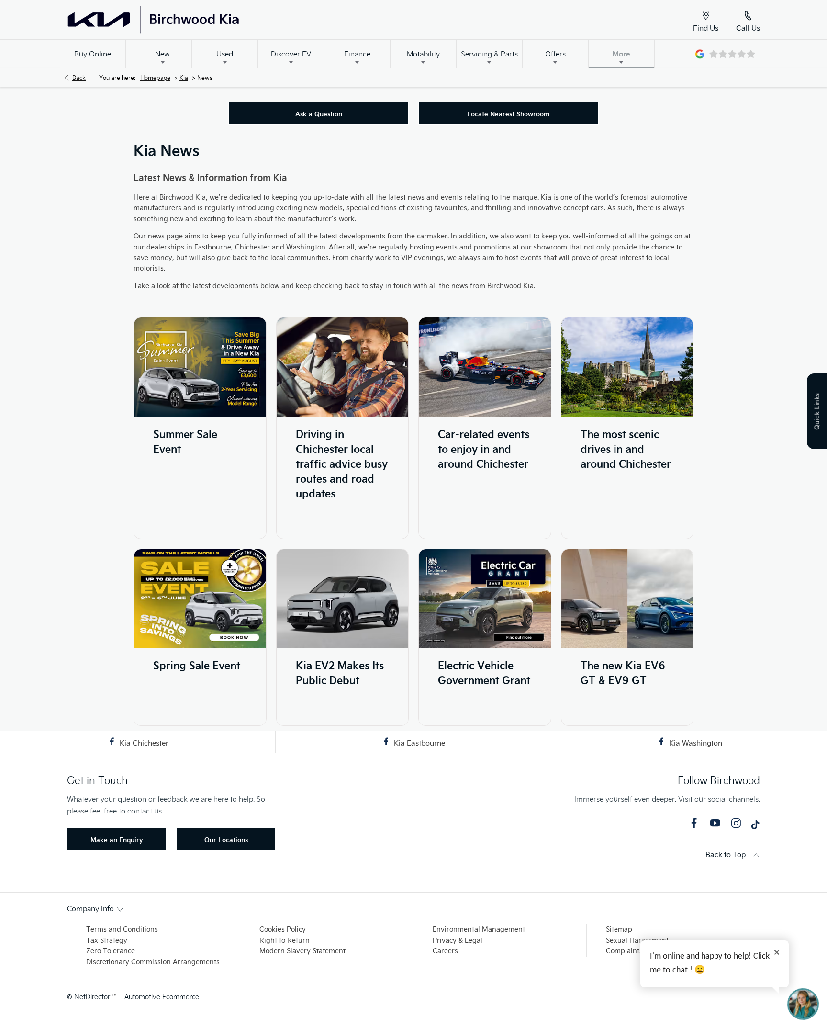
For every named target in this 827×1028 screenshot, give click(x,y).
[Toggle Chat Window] (803, 1004)
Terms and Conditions (122, 929)
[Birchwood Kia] (193, 19)
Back (79, 77)
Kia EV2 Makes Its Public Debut (340, 672)
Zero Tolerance (110, 950)
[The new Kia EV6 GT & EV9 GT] (627, 598)
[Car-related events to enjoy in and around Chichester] (485, 367)
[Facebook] (694, 823)
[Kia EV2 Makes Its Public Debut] (343, 598)
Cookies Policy (282, 929)
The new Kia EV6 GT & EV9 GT (623, 672)
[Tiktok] (755, 827)
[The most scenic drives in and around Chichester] (627, 367)
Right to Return (284, 940)
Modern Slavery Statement (302, 950)
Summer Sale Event (185, 441)
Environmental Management (479, 929)
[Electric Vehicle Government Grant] (485, 598)
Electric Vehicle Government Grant (484, 672)
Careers (445, 950)
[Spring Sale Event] (200, 598)
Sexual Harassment (637, 940)
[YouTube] (715, 823)
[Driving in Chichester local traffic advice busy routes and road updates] (343, 367)
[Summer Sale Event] (200, 367)
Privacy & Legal (457, 940)
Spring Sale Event (196, 665)
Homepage (155, 77)
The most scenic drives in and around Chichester (626, 448)
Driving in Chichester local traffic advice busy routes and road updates (342, 463)
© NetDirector (89, 996)
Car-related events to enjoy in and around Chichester (483, 448)
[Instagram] (736, 823)
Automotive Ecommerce (161, 996)
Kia (183, 77)
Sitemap (619, 929)
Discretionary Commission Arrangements (153, 961)
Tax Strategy (106, 940)
